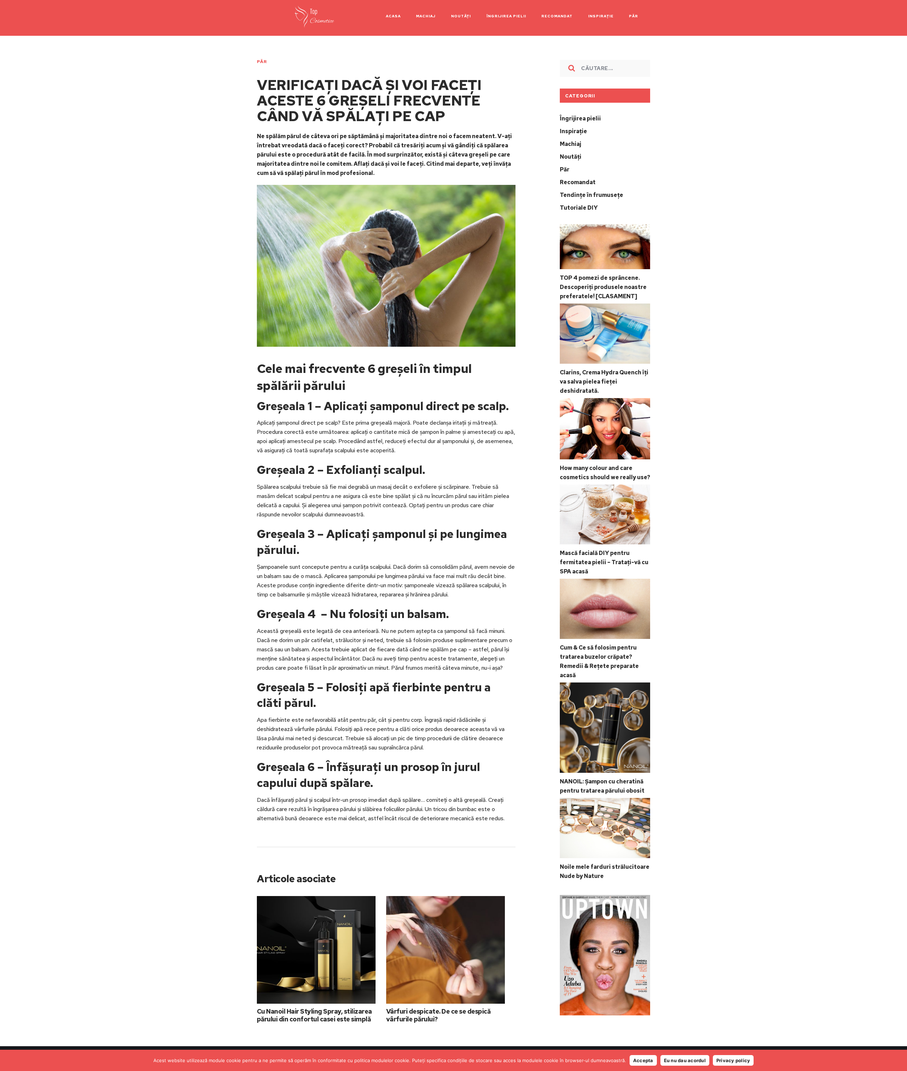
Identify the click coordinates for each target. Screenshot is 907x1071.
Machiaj (570, 144)
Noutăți (570, 156)
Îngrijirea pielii (580, 118)
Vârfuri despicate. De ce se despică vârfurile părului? (438, 1015)
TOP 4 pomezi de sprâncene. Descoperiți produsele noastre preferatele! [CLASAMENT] (603, 287)
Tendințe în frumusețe (591, 195)
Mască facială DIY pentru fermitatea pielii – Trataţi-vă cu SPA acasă (604, 562)
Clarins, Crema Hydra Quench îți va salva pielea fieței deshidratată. (604, 382)
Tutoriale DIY (579, 207)
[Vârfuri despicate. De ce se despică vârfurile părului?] (445, 950)
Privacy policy (733, 1060)
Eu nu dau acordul (685, 1060)
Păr (262, 61)
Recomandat (578, 182)
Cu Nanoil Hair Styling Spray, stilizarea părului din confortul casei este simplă (314, 1015)
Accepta (643, 1060)
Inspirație (573, 131)
